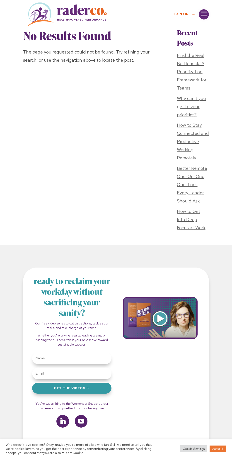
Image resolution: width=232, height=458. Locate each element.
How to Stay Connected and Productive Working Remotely (193, 141)
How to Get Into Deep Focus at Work (191, 219)
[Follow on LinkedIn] (62, 421)
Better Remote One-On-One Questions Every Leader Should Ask (192, 184)
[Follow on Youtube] (81, 421)
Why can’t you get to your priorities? (191, 106)
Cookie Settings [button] (194, 449)
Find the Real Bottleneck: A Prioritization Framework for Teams (191, 71)
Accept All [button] (218, 448)
